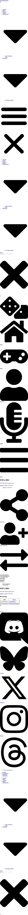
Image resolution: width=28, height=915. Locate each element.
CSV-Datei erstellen (9, 100)
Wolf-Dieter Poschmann (14, 603)
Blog (6, 57)
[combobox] (6, 253)
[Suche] (0, 296)
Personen (4, 11)
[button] (14, 130)
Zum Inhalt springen (4, 0)
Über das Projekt (8, 56)
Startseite (4, 9)
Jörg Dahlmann (12, 601)
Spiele (4, 10)
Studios (4, 13)
